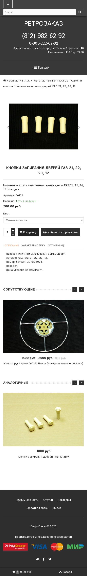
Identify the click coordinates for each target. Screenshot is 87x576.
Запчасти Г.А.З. (19, 81)
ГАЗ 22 (63, 81)
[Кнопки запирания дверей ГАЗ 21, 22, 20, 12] (43, 126)
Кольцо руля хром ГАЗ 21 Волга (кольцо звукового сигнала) (43, 364)
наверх (67, 572)
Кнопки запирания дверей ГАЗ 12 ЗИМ (43, 457)
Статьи (47, 500)
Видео (57, 508)
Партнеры (64, 500)
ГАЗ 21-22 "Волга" (44, 81)
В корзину (29, 232)
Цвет (6, 214)
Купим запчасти (27, 500)
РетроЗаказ (43, 24)
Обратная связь (37, 508)
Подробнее (45, 326)
